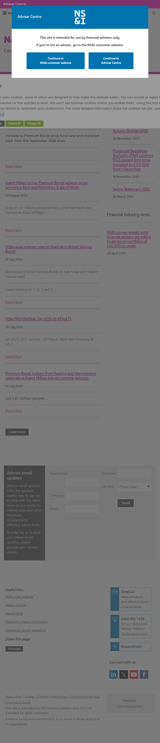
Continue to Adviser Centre (111, 60)
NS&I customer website (55, 60)
